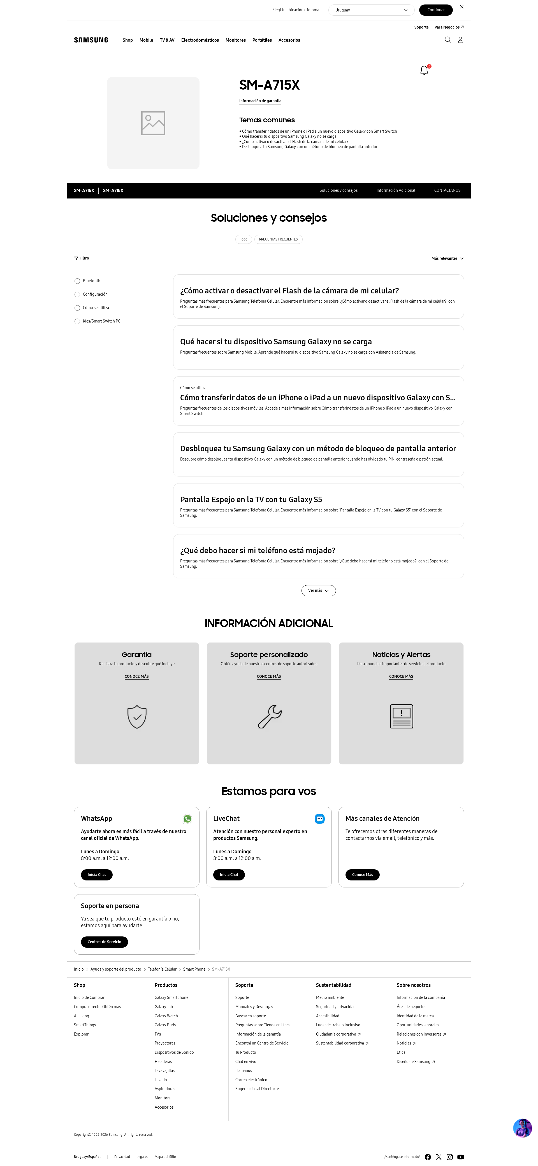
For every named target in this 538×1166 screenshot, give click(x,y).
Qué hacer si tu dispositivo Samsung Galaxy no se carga (289, 136)
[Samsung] (91, 40)
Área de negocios (411, 1006)
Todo (243, 239)
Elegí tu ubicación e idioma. (296, 10)
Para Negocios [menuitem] (447, 27)
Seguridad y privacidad (336, 1006)
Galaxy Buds (165, 1025)
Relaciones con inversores (419, 1034)
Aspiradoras (165, 1088)
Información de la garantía (258, 1034)
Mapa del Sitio (165, 1157)
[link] (424, 70)
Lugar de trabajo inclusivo (338, 1025)
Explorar (81, 1034)
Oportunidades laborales (418, 1025)
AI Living (81, 1016)
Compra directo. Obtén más (97, 1006)
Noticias (404, 1043)
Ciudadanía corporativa (336, 1034)
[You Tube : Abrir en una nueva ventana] (460, 1157)
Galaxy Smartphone (171, 997)
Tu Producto (246, 1052)
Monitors (162, 1098)
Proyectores (165, 1043)
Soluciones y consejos (339, 190)
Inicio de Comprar (89, 997)
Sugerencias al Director (255, 1088)
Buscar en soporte (250, 1016)
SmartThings (85, 1025)
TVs (158, 1034)
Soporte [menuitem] (421, 27)
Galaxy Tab (164, 1006)
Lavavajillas (165, 1070)
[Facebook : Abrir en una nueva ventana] (428, 1157)
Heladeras (163, 1061)
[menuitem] (127, 40)
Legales (142, 1157)
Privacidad (122, 1157)
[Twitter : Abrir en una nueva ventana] (438, 1157)
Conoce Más (362, 874)
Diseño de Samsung (414, 1061)
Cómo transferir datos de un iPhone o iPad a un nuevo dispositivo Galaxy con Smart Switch (319, 131)
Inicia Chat (97, 874)
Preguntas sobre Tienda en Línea (263, 1025)
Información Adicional (396, 190)
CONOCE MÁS (137, 676)
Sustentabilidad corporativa (340, 1043)
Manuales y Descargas (254, 1006)
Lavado (161, 1080)
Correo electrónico (251, 1080)
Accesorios (164, 1107)
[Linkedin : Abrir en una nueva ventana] (449, 1157)
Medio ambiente (330, 997)
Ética (401, 1052)
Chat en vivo (245, 1061)
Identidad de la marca (415, 1016)
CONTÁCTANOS (447, 190)
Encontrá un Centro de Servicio (262, 1043)
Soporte (242, 997)
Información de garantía (260, 101)
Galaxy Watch (166, 1016)
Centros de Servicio (104, 942)
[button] (318, 296)
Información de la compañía (421, 997)
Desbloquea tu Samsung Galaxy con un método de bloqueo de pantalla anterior (309, 146)
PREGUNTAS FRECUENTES (278, 239)
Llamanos (243, 1070)
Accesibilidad (327, 1016)
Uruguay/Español (87, 1157)
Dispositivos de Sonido (174, 1052)
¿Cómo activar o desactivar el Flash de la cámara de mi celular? (295, 141)
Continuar (436, 10)
